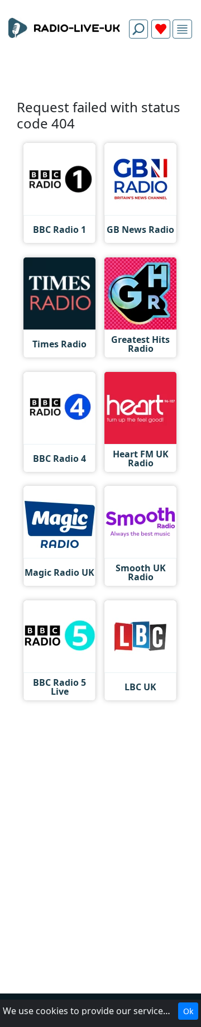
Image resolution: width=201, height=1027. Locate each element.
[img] (182, 29)
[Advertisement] (100, 74)
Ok (188, 1011)
